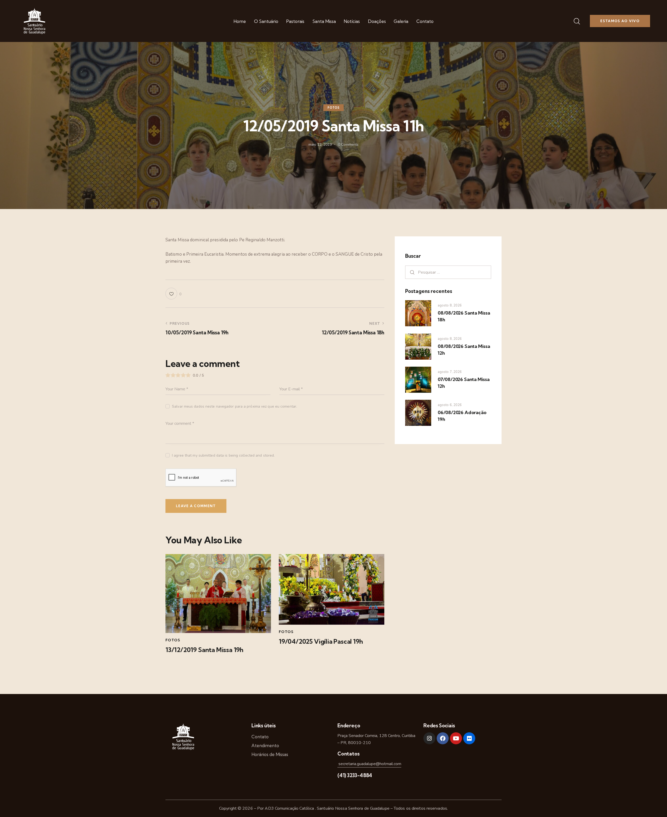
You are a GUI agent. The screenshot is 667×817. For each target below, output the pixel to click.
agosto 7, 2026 (450, 372)
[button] (173, 293)
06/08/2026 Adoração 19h (462, 415)
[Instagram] (429, 738)
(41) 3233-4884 (354, 775)
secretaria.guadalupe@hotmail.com (369, 764)
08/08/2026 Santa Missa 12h (464, 349)
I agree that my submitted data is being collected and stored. (223, 455)
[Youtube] (456, 738)
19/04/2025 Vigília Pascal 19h (321, 641)
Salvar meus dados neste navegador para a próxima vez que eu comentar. (234, 406)
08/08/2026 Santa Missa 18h (464, 316)
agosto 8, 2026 (450, 305)
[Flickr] (469, 738)
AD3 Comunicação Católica (290, 808)
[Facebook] (443, 738)
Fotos (333, 108)
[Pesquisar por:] (448, 272)
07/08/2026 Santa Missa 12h (464, 382)
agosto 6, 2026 (450, 405)
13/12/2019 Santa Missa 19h (204, 650)
